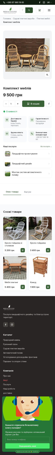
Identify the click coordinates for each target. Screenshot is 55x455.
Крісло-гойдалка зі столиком (13, 244)
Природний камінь (11, 340)
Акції (5, 380)
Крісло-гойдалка (38, 243)
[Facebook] (40, 2)
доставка (7, 393)
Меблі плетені (11, 282)
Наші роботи (9, 389)
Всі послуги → (46, 146)
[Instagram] (44, 2)
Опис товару (12, 192)
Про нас (7, 376)
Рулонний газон (10, 344)
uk (48, 2)
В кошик (35, 103)
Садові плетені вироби (14, 348)
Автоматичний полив (13, 353)
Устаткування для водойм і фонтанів (20, 357)
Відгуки (27, 192)
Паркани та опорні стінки (14, 361)
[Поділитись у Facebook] (49, 104)
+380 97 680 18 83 (15, 2)
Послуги (7, 384)
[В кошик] (23, 250)
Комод (33, 282)
